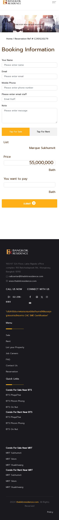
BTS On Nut (12, 407)
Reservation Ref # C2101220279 (31, 38)
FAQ (8, 359)
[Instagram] (47, 297)
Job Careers (12, 353)
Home (9, 38)
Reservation (12, 371)
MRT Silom (11, 459)
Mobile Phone (9, 82)
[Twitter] (37, 297)
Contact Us (12, 365)
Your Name (7, 60)
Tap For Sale (15, 131)
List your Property (15, 347)
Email (4, 71)
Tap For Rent (43, 131)
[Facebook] (30, 297)
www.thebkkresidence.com (22, 281)
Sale (8, 335)
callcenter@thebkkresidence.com (26, 276)
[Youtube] (30, 303)
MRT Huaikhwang (14, 465)
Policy (50, 512)
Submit (27, 203)
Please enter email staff (14, 94)
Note (4, 105)
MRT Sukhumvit (13, 452)
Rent (8, 341)
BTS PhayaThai (13, 395)
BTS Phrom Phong (15, 401)
